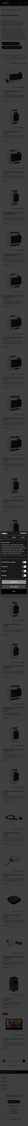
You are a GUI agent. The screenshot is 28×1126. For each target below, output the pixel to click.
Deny (14, 591)
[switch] (24, 566)
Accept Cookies (14, 582)
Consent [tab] (5, 537)
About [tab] (23, 537)
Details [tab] (14, 537)
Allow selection (14, 586)
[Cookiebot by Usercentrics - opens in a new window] (20, 533)
